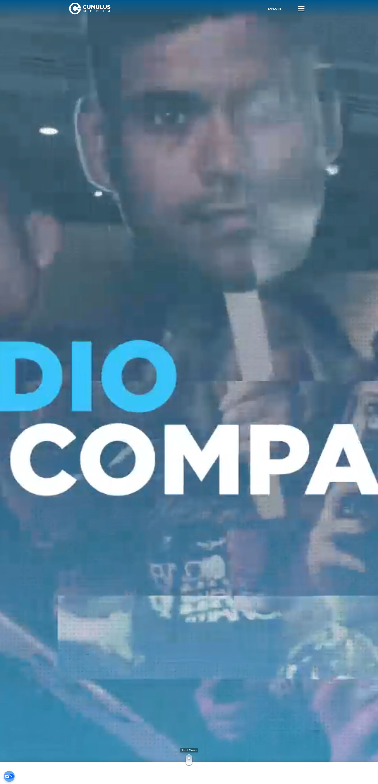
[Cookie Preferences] (9, 776)
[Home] (132, 9)
